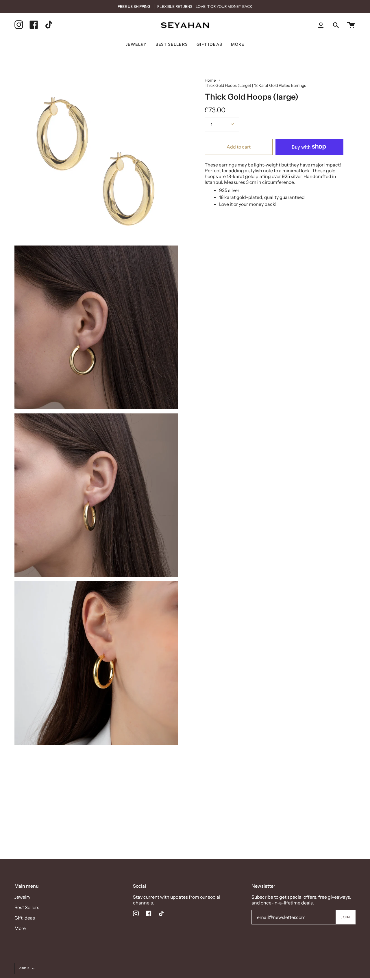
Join (345, 917)
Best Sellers (26, 907)
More (20, 928)
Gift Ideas (24, 918)
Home (210, 80)
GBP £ (24, 968)
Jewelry (22, 897)
